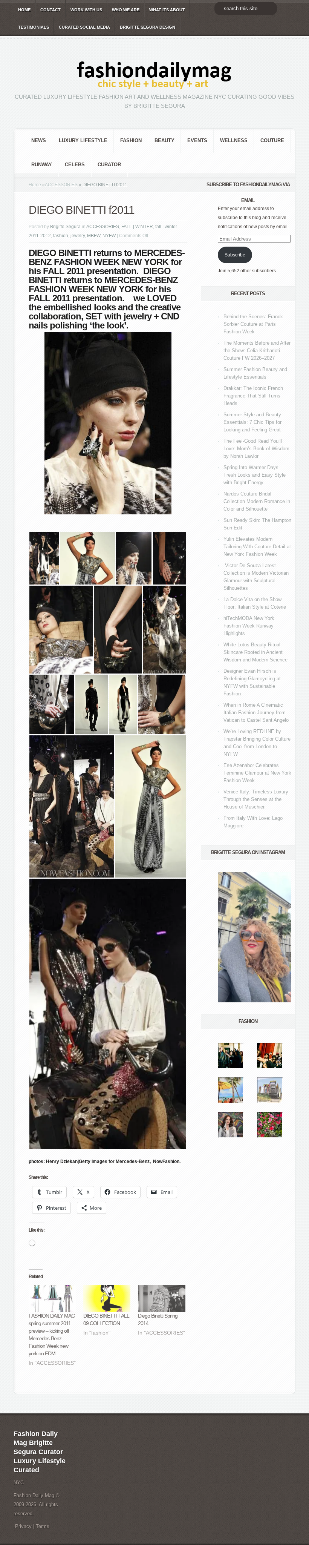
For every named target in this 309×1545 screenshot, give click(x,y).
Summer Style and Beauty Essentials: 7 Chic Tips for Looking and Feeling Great (252, 422)
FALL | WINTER (137, 226)
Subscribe (235, 255)
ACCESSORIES (61, 184)
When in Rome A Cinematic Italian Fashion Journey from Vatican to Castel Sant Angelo (256, 712)
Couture (272, 140)
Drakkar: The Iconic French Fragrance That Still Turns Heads (253, 395)
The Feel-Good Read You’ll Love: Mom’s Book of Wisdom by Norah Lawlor (256, 448)
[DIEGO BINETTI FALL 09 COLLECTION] (106, 1298)
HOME (24, 10)
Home (35, 184)
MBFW (93, 235)
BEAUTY (164, 140)
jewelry (77, 235)
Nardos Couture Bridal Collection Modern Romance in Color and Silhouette (256, 501)
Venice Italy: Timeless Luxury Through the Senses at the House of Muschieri (255, 799)
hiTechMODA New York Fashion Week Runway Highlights (248, 625)
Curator (109, 164)
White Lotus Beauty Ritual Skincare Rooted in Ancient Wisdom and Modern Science (255, 652)
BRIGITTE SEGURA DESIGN (147, 27)
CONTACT (50, 10)
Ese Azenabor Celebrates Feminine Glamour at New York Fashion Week (257, 773)
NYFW (109, 235)
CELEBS (75, 164)
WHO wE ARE (125, 10)
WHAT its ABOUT (167, 10)
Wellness (234, 140)
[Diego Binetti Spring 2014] (161, 1298)
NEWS (38, 140)
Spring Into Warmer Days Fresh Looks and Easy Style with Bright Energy (254, 475)
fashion (131, 140)
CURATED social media (84, 27)
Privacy (23, 1526)
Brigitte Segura (65, 226)
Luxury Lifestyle (83, 140)
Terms (42, 1526)
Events (197, 140)
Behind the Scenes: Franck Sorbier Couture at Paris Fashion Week (253, 324)
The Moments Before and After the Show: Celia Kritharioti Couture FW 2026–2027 (257, 350)
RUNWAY (41, 164)
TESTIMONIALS (33, 27)
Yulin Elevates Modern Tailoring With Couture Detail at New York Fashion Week (257, 546)
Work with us (86, 10)
